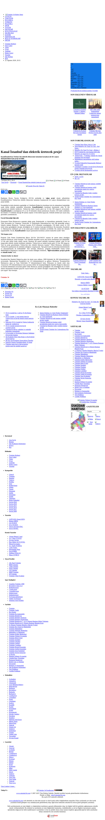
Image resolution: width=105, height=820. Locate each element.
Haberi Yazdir (9, 297)
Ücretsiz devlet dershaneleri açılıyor (86, 170)
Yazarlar (7, 55)
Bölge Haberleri (14, 500)
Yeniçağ (11, 781)
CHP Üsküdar (13, 566)
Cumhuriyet (13, 696)
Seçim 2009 (13, 511)
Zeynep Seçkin (14, 540)
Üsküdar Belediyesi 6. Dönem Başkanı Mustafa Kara (26, 623)
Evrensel (12, 759)
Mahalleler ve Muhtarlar (82, 358)
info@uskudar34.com (58, 795)
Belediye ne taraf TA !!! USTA (85, 154)
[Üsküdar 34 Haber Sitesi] (14, 14)
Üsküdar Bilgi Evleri (81, 363)
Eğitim (11, 487)
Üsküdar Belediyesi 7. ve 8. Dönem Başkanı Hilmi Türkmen (28, 621)
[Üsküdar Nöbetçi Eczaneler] (87, 400)
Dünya (11, 757)
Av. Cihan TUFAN (15, 538)
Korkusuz (12, 766)
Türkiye (11, 480)
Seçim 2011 (13, 509)
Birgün (11, 752)
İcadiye (11, 703)
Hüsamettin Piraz (14, 549)
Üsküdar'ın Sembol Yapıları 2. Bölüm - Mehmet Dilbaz (80, 111)
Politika (11, 482)
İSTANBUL (9, 20)
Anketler (8, 51)
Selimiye (12, 729)
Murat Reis (12, 723)
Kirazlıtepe (12, 708)
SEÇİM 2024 (9, 33)
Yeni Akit (12, 777)
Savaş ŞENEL (13, 528)
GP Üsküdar (13, 570)
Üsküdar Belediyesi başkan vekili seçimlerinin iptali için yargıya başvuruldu (53, 323)
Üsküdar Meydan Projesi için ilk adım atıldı (95, 132)
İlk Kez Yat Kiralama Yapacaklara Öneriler (19, 340)
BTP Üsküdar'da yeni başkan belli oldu (87, 152)
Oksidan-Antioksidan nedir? (85, 315)
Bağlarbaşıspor (14, 587)
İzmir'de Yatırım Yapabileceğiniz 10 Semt (19, 342)
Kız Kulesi (78, 334)
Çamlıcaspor (13, 589)
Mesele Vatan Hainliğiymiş (85, 321)
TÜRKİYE (8, 22)
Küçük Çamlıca (14, 714)
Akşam (11, 746)
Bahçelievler (13, 686)
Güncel (11, 474)
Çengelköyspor (14, 591)
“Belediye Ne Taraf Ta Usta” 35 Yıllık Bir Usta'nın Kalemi (85, 302)
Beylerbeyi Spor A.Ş (15, 586)
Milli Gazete (13, 770)
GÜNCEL (8, 16)
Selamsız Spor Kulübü (16, 600)
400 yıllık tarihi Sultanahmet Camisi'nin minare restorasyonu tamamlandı (95, 113)
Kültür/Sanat (13, 485)
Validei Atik (13, 734)
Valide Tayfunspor (15, 599)
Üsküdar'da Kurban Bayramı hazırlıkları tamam (79, 132)
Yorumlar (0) (9, 291)
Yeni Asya (12, 783)
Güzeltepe (12, 701)
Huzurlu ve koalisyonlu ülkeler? (85, 279)
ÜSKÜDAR (9, 18)
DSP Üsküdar (13, 568)
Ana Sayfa (4, 182)
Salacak (11, 725)
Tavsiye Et (8, 295)
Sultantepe (12, 731)
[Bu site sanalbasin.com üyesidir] (52, 817)
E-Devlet (77, 380)
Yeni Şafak (12, 779)
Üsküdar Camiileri (81, 371)
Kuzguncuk (13, 712)
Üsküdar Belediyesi (81, 338)
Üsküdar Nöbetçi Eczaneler (83, 361)
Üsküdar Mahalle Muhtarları (84, 356)
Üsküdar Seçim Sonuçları (83, 378)
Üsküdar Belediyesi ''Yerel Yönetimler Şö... (79, 262)
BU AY (77, 178)
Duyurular (78, 389)
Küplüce (12, 718)
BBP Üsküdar (13, 565)
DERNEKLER (10, 37)
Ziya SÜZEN (13, 525)
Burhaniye (12, 694)
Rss (10, 447)
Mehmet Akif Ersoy (15, 719)
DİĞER (7, 40)
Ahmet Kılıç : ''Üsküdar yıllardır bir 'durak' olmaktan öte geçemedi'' (88, 156)
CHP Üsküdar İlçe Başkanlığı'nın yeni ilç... (95, 262)
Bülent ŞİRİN (13, 521)
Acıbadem (12, 679)
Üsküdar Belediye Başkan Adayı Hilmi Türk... (95, 244)
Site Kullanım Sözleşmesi (83, 393)
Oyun (7, 49)
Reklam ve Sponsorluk (82, 391)
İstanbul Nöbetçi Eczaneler (83, 382)
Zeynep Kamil (13, 738)
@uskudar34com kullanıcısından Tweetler (84, 91)
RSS (6, 58)
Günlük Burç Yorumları (82, 384)
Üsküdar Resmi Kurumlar (83, 372)
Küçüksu (12, 716)
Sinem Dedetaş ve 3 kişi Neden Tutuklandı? (54, 313)
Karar (11, 764)
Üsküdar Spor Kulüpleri (82, 376)
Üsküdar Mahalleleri (81, 354)
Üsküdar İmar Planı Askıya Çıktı (85, 144)
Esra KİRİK (13, 551)
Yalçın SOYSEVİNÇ (16, 527)
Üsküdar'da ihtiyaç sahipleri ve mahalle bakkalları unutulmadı (18, 330)
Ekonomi (13, 182)
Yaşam (11, 489)
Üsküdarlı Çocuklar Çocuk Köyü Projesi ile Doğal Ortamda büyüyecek (89, 167)
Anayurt (11, 748)
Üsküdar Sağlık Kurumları (83, 374)
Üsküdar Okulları (80, 367)
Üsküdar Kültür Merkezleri (83, 360)
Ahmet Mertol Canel (15, 536)
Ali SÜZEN (13, 523)
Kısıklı (11, 707)
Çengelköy (12, 697)
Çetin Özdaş (13, 547)
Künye (11, 445)
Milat (10, 768)
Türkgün (12, 775)
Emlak (11, 496)
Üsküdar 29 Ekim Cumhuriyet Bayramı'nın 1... (79, 244)
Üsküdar (77, 330)
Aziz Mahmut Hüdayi (16, 685)
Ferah (11, 699)
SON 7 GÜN (79, 177)
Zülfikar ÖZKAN (15, 553)
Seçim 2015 (13, 506)
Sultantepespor (14, 595)
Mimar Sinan (13, 721)
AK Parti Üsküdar (15, 563)
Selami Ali (12, 727)
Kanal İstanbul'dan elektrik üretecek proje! (32, 182)
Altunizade (12, 683)
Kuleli (11, 710)
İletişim (11, 442)
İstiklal (11, 763)
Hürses (11, 761)
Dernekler (12, 495)
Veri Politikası (79, 395)
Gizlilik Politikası (80, 396)
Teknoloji (12, 498)
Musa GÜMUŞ (14, 555)
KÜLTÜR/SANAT (11, 31)
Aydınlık (12, 750)
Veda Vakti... (85, 273)
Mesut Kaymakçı (14, 544)
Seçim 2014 (13, 507)
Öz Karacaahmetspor (16, 597)
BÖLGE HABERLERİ (12, 38)
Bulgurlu (12, 692)
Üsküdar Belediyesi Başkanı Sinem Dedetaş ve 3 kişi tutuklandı (86, 206)
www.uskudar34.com (23, 793)
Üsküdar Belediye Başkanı (83, 339)
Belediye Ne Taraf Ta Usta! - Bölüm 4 (87, 150)
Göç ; (85, 309)
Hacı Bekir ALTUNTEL (17, 542)
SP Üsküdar (13, 574)
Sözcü (11, 772)
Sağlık (11, 493)
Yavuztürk (12, 736)
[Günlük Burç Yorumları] (87, 402)
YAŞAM (8, 27)
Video (7, 47)
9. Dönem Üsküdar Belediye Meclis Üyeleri (89, 350)
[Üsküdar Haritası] (78, 431)
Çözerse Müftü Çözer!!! (85, 285)
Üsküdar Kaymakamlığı (82, 336)
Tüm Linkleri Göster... (8, 786)
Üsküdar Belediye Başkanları (84, 341)
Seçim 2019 (13, 504)
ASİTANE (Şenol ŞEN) (17, 519)
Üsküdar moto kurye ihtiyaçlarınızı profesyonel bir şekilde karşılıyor (17, 345)
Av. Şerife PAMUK (15, 546)
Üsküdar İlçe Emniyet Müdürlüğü (85, 352)
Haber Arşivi (9, 53)
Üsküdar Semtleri (80, 365)
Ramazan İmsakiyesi (81, 385)
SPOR (7, 25)
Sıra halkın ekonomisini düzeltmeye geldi (85, 291)
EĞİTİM (8, 35)
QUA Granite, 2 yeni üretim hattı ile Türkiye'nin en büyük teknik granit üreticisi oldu (19, 318)
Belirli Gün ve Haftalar (82, 387)
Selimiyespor (13, 593)
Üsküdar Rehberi (10, 44)
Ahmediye (12, 681)
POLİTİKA (9, 24)
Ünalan (11, 732)
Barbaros (12, 688)
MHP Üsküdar (13, 572)
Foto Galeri (8, 46)
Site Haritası (9, 57)
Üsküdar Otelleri (80, 369)
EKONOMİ (9, 29)
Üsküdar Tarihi (79, 332)
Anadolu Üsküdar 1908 (16, 584)
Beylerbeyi (12, 690)
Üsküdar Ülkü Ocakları (16, 576)
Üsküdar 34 (5, 277)
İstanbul (11, 478)
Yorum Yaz (8, 293)
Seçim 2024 (13, 502)
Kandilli (11, 705)
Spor (10, 484)
